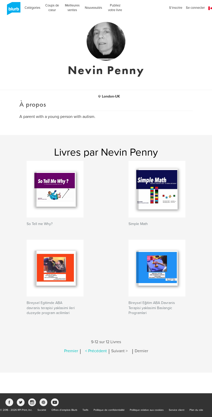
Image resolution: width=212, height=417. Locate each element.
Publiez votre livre (115, 7)
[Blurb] (12, 10)
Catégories (32, 8)
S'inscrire (175, 8)
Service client (176, 410)
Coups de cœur (52, 7)
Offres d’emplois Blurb (64, 410)
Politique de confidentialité (109, 410)
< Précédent (96, 351)
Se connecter (195, 8)
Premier (71, 351)
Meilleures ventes (72, 7)
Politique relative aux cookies (147, 410)
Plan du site (196, 410)
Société (41, 410)
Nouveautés (93, 8)
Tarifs (85, 410)
